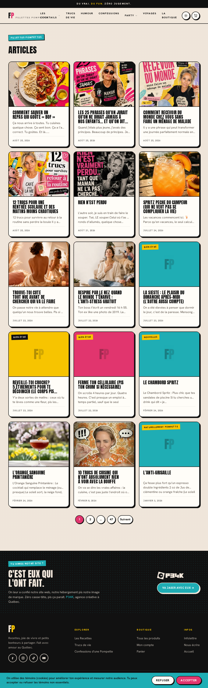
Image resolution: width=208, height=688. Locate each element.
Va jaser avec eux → (178, 588)
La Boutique (169, 15)
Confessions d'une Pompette (94, 651)
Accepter (189, 680)
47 (111, 519)
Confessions (109, 13)
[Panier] (196, 16)
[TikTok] (33, 658)
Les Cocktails (48, 15)
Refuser (162, 680)
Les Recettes (83, 638)
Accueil (189, 651)
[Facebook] (12, 658)
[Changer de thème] (186, 16)
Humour (87, 13)
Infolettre (190, 638)
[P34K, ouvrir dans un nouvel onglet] (170, 575)
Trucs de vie (70, 15)
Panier (141, 651)
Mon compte (145, 645)
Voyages (149, 13)
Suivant (125, 519)
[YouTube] (44, 658)
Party (129, 15)
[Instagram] (23, 658)
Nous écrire (192, 645)
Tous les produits (148, 638)
